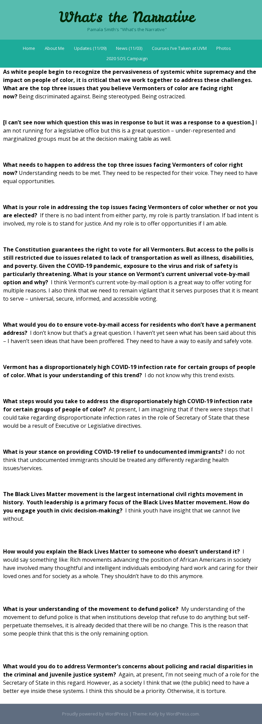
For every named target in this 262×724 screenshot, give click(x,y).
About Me (54, 48)
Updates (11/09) (90, 48)
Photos (223, 48)
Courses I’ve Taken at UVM (179, 48)
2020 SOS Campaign (127, 58)
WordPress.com (182, 714)
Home (29, 48)
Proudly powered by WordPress (95, 714)
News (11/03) (129, 48)
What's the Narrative (127, 17)
